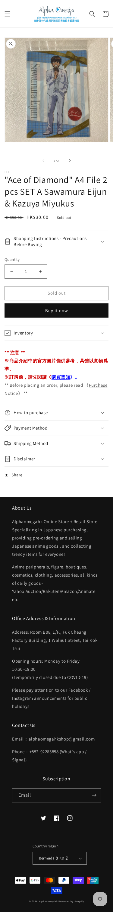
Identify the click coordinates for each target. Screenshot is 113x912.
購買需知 (61, 377)
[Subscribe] (94, 795)
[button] (7, 14)
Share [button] (17, 475)
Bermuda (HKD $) (54, 858)
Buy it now (56, 310)
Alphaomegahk (48, 901)
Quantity (12, 259)
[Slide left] (43, 160)
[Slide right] (70, 160)
